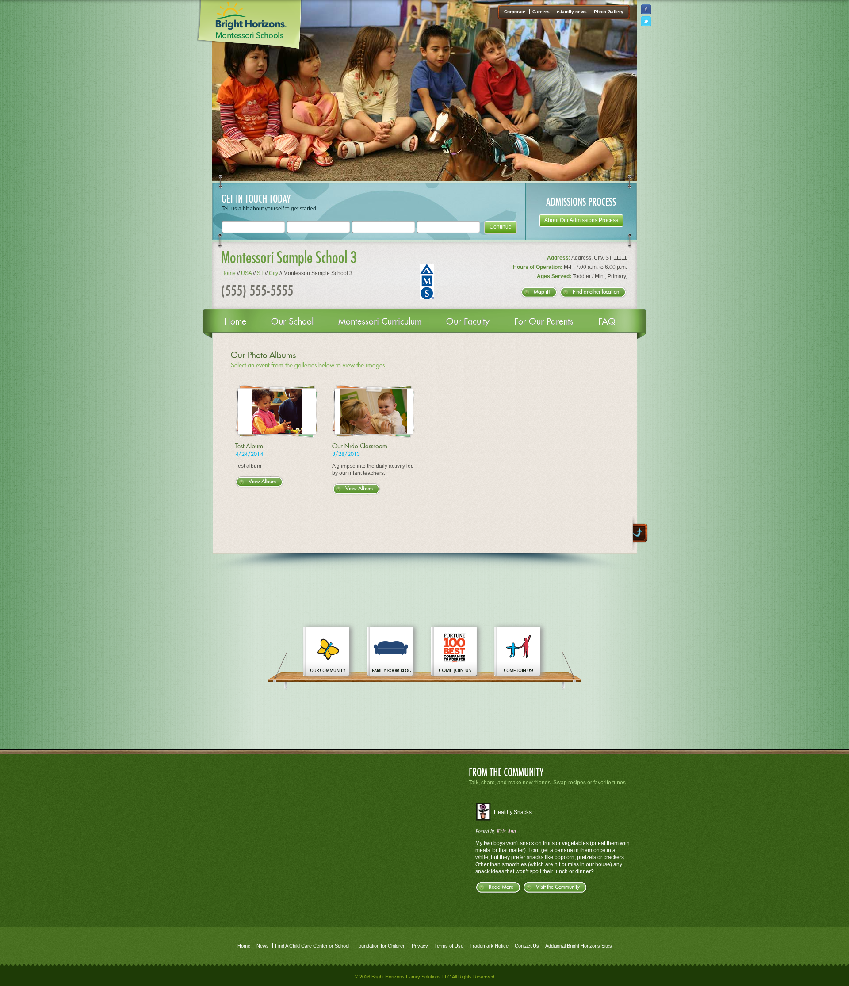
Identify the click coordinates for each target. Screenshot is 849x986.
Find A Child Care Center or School (312, 945)
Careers (541, 11)
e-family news (572, 11)
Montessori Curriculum (379, 321)
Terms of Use (448, 945)
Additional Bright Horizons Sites (578, 945)
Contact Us (527, 945)
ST (260, 273)
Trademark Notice (489, 945)
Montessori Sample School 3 (289, 257)
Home (228, 273)
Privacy (420, 945)
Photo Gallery (608, 11)
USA (246, 273)
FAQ (607, 321)
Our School (292, 321)
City (273, 273)
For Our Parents (544, 321)
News (262, 945)
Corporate (514, 11)
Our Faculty (468, 321)
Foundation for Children (380, 945)
